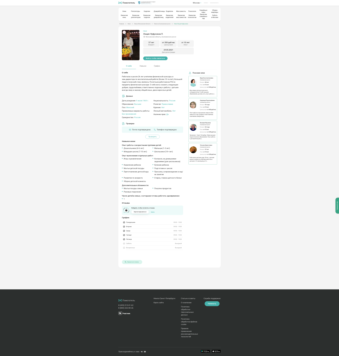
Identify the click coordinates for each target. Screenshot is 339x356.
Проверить (152, 137)
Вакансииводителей (169, 16)
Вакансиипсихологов (192, 16)
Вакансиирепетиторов (135, 16)
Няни (124, 11)
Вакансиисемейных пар (203, 16)
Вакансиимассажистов (180, 16)
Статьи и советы (188, 298)
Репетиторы (135, 11)
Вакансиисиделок (146, 16)
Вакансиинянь (124, 16)
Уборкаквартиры (214, 11)
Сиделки (147, 11)
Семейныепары (203, 11)
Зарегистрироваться (140, 212)
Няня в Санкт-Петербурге (164, 298)
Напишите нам (337, 205)
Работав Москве (214, 16)
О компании (186, 303)
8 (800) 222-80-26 (125, 308)
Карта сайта (159, 303)
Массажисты (180, 11)
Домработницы (158, 11)
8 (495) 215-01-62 (125, 305)
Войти (152, 212)
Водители (169, 11)
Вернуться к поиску (133, 262)
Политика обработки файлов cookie (189, 322)
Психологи (192, 11)
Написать (212, 304)
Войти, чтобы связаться (155, 58)
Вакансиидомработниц (158, 16)
